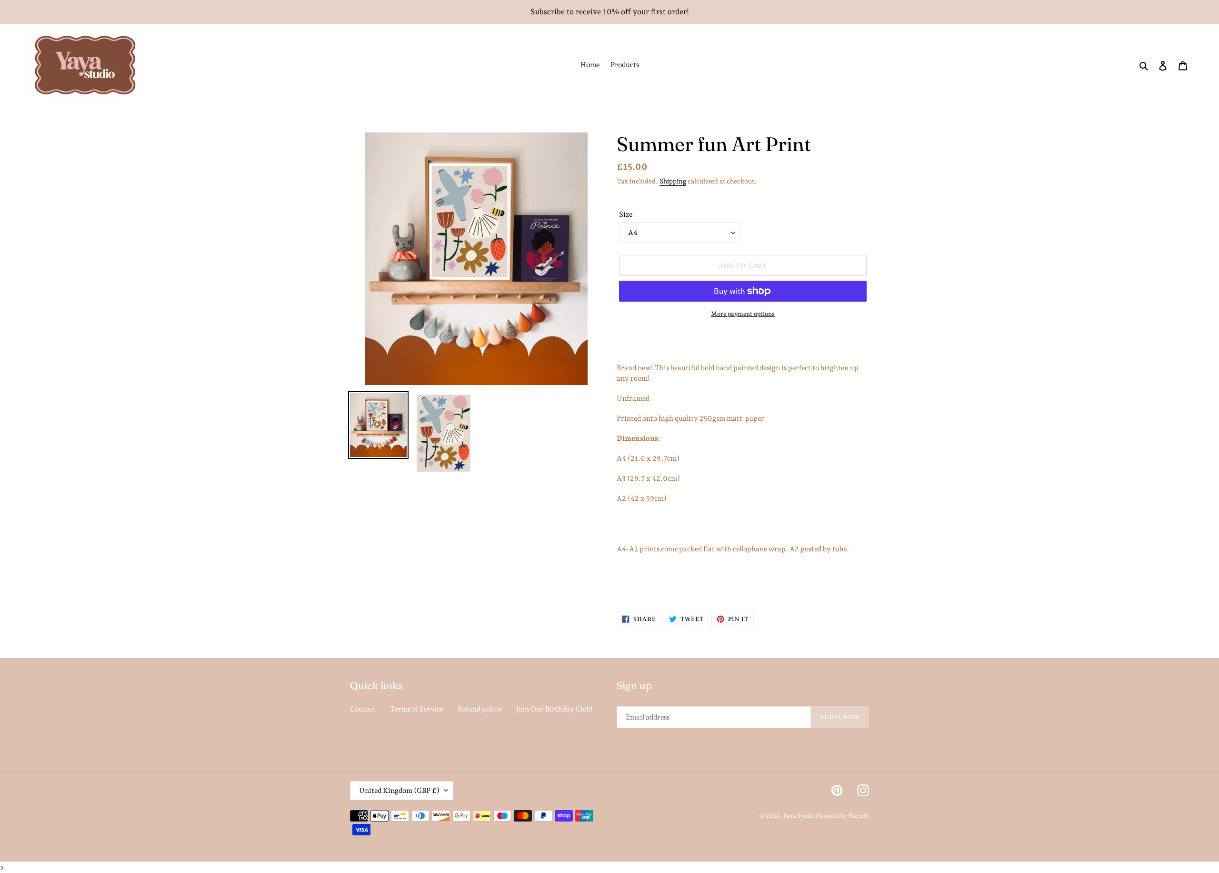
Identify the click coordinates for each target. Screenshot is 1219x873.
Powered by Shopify (842, 815)
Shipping (672, 181)
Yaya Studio (799, 815)
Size (625, 214)
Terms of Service (416, 709)
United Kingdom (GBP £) (399, 790)
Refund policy (480, 709)
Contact (363, 709)
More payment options (743, 313)
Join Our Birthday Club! (554, 709)
